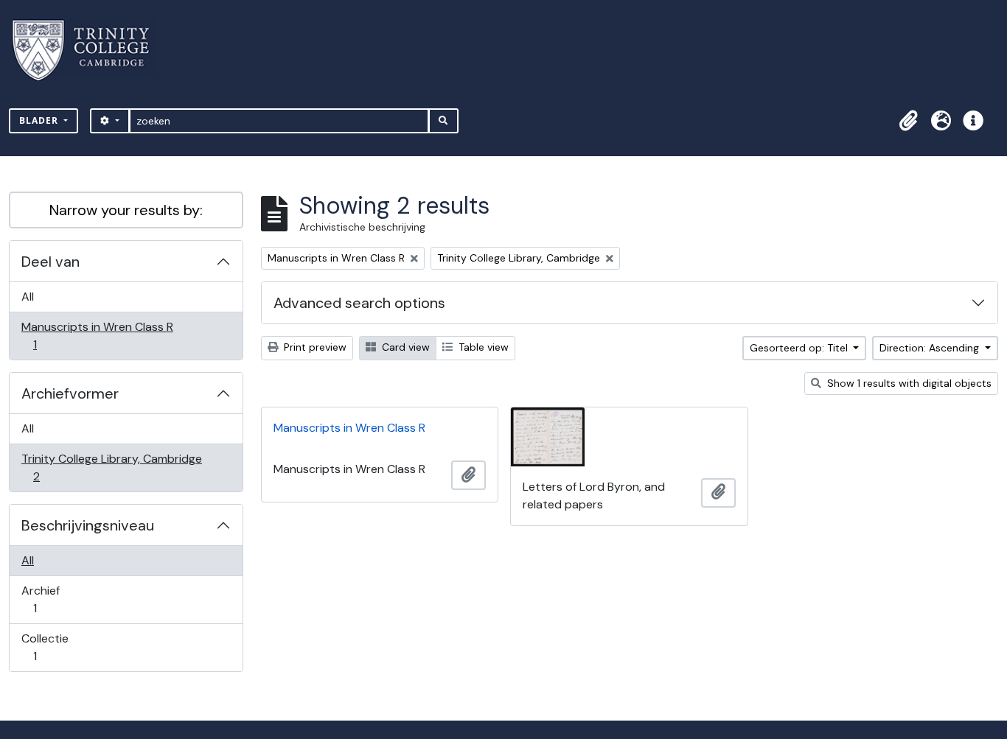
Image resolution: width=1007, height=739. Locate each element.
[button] (908, 121)
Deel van (50, 261)
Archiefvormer (70, 393)
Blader (40, 120)
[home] (89, 50)
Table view (482, 347)
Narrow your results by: (126, 210)
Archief (45, 599)
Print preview (313, 347)
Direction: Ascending (930, 347)
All (27, 296)
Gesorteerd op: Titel (800, 347)
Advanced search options (359, 302)
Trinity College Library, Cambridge (111, 467)
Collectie (45, 647)
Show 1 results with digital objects (908, 383)
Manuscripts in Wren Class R (97, 335)
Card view (404, 347)
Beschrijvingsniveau (87, 525)
